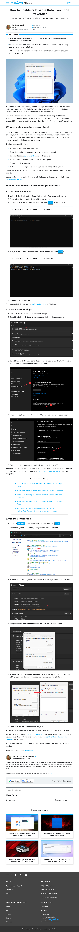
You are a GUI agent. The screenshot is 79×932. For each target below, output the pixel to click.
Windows (9, 922)
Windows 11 (29, 751)
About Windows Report (14, 886)
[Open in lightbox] (41, 231)
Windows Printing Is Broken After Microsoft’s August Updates (22, 861)
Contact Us (10, 890)
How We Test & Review (49, 894)
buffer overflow (30, 156)
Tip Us (8, 894)
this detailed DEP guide (15, 180)
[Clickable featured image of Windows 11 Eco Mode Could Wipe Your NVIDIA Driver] (57, 823)
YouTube (26, 875)
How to (8, 914)
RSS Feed (44, 907)
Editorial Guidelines (47, 886)
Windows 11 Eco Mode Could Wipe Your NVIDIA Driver (40, 490)
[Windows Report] (21, 2)
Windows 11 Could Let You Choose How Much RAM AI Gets (57, 861)
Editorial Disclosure (47, 890)
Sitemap (44, 911)
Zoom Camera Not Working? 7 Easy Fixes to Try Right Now (22, 835)
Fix (7, 911)
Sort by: (58, 800)
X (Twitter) (21, 875)
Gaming (8, 918)
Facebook (15, 875)
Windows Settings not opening (50, 471)
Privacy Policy (46, 914)
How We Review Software (49, 897)
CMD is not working (39, 304)
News (8, 907)
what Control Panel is (36, 734)
